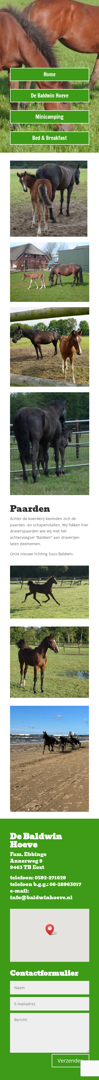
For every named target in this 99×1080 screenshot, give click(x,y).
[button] (51, 929)
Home (49, 74)
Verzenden (70, 1060)
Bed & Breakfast (49, 138)
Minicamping (49, 117)
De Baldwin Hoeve (49, 95)
